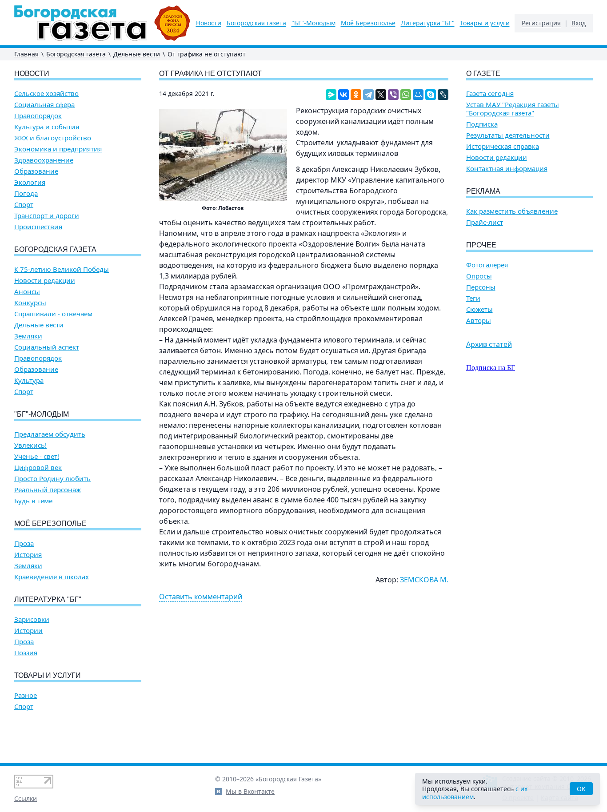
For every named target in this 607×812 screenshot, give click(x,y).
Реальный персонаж (47, 490)
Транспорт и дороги (46, 215)
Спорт (23, 204)
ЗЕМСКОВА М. (424, 580)
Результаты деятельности (508, 135)
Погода (26, 193)
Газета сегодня (490, 93)
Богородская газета (256, 23)
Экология (29, 182)
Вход (578, 23)
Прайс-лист (484, 222)
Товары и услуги (485, 23)
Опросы (479, 276)
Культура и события (46, 127)
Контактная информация (506, 168)
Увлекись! (30, 445)
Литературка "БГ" (428, 23)
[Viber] (393, 94)
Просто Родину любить (52, 478)
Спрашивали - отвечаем (53, 314)
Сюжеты (479, 309)
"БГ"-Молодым (313, 23)
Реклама (483, 191)
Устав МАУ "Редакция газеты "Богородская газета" (512, 108)
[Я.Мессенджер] (331, 94)
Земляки (28, 336)
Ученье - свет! (36, 456)
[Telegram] (368, 94)
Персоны (480, 287)
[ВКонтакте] (343, 94)
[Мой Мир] (418, 94)
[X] (380, 94)
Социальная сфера (44, 104)
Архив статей (489, 344)
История (28, 554)
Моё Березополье (368, 23)
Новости (208, 23)
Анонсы (27, 291)
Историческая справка (502, 146)
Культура (29, 380)
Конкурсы (30, 303)
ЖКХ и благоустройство (52, 138)
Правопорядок (38, 115)
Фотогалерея (487, 265)
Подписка (482, 124)
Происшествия (38, 227)
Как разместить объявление (512, 211)
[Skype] (430, 94)
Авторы (478, 320)
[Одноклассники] (356, 94)
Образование (36, 171)
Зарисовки (31, 619)
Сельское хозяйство (46, 93)
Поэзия (25, 653)
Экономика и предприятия (58, 149)
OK (581, 788)
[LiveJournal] (443, 94)
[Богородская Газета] (102, 23)
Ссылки (25, 798)
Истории (28, 630)
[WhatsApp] (405, 94)
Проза (24, 543)
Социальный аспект (46, 347)
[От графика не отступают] (223, 155)
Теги (473, 298)
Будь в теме (33, 501)
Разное (25, 695)
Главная (26, 54)
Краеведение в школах (51, 577)
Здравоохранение (43, 160)
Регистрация (541, 23)
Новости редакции (44, 280)
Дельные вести (136, 54)
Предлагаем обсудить (49, 434)
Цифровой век (38, 467)
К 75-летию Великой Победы (61, 269)
